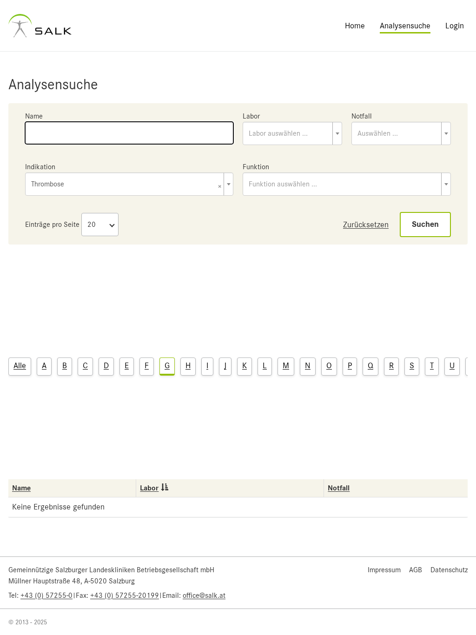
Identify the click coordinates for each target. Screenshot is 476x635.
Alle (19, 365)
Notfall (361, 116)
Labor (251, 116)
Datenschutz (449, 570)
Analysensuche (405, 25)
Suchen (425, 224)
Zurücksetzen (366, 224)
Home (355, 25)
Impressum (384, 570)
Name (34, 116)
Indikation (40, 167)
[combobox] (292, 133)
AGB (415, 570)
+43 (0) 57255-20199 (124, 595)
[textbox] (292, 133)
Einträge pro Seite (52, 224)
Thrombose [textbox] (126, 185)
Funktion (256, 167)
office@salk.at (204, 595)
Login (454, 25)
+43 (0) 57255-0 (46, 595)
